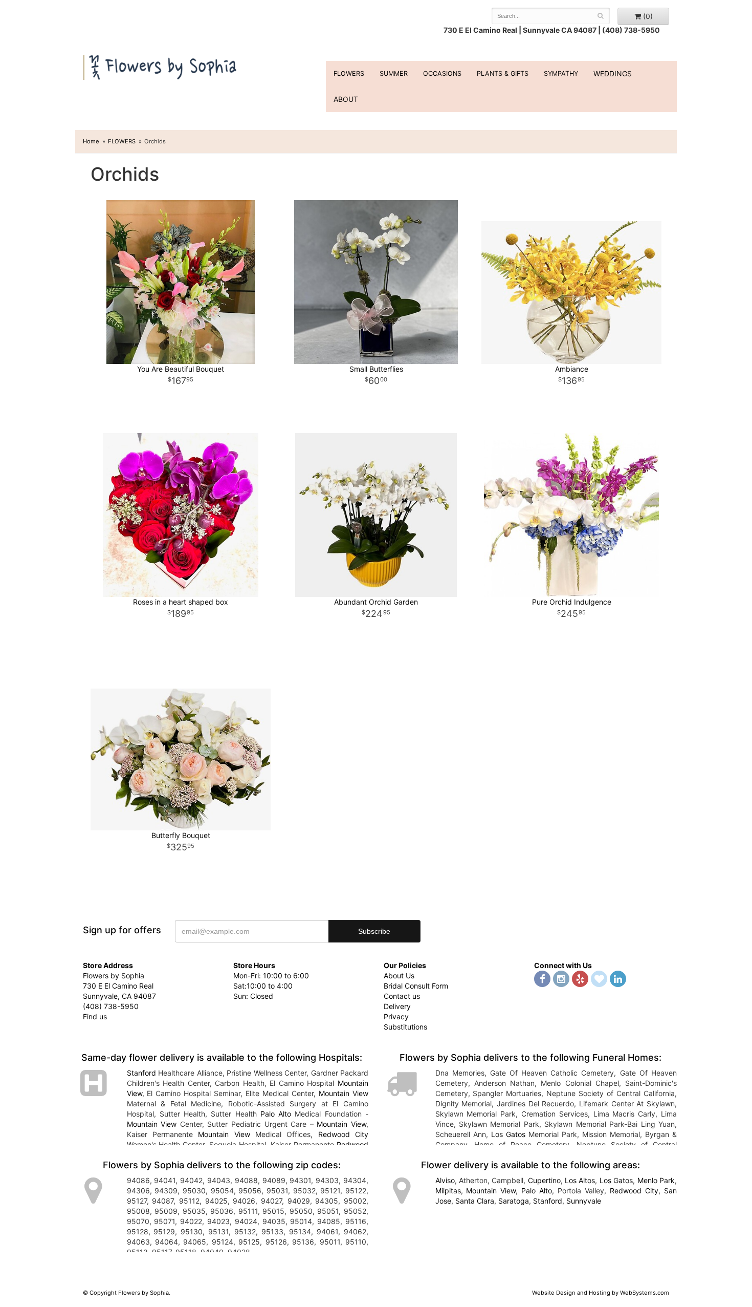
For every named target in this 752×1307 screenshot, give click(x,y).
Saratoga (513, 1200)
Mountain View (343, 1093)
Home (91, 141)
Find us (95, 1016)
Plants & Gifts (502, 73)
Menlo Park (656, 1180)
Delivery (397, 1006)
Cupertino (544, 1180)
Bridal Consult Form (416, 985)
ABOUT (346, 99)
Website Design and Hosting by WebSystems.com (600, 1292)
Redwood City (343, 1134)
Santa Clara (474, 1200)
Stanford (141, 1072)
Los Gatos (508, 1134)
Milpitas (448, 1190)
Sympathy (561, 73)
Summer (394, 73)
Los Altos (580, 1180)
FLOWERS (349, 73)
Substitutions (405, 1026)
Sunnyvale (583, 1200)
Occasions (442, 73)
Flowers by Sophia (161, 64)
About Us (399, 975)
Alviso (445, 1180)
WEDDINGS (612, 73)
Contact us (402, 996)
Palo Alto (275, 1113)
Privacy (396, 1016)
